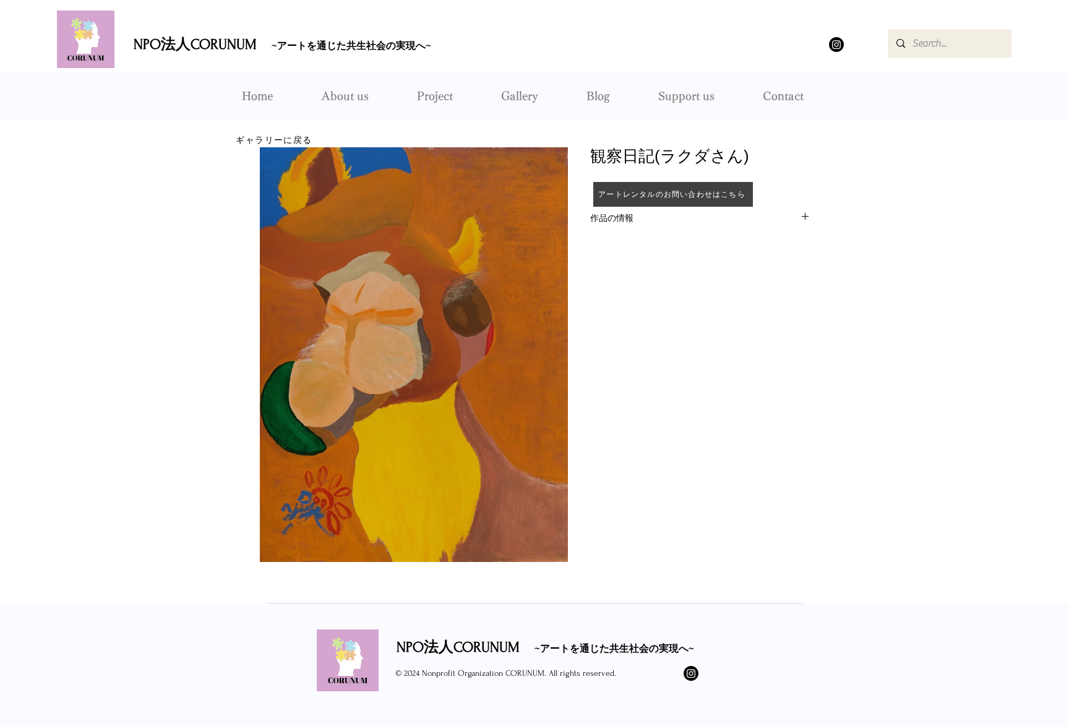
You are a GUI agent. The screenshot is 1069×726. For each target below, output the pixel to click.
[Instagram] (836, 44)
